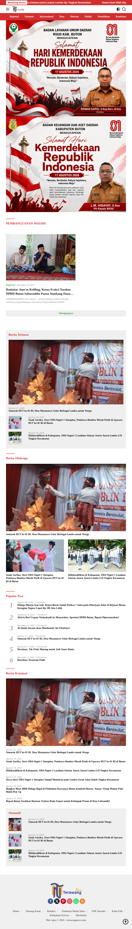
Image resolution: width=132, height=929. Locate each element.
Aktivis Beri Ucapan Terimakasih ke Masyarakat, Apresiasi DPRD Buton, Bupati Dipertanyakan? (68, 617)
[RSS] (82, 901)
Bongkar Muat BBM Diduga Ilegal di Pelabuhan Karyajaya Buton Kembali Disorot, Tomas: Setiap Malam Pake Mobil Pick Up (64, 790)
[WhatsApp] (76, 901)
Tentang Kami (33, 911)
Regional (10, 284)
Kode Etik (117, 911)
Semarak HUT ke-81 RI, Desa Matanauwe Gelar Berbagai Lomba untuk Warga (50, 411)
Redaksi (51, 911)
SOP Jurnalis (98, 911)
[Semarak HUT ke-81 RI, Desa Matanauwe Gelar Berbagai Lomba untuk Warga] (66, 372)
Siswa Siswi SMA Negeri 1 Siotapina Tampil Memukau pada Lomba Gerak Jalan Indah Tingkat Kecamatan (62, 779)
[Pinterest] (63, 901)
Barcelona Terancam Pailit (31, 660)
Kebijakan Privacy (59, 915)
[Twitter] (57, 901)
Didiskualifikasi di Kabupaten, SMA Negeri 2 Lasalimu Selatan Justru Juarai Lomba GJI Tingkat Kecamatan (75, 437)
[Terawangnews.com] (18, 9)
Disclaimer (81, 915)
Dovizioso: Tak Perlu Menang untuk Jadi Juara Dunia (45, 649)
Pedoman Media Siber (73, 911)
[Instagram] (69, 901)
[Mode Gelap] (118, 9)
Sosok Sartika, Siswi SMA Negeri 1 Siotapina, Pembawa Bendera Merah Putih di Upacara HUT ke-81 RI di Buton (75, 421)
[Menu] (8, 9)
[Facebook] (50, 901)
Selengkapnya (66, 313)
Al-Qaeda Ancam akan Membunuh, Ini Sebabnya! (43, 628)
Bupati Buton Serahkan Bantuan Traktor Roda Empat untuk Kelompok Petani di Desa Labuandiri (58, 801)
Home (16, 911)
